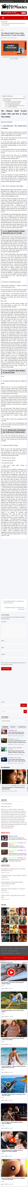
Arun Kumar (14, 37)
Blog (2, 30)
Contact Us (16, 948)
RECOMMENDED (5, 767)
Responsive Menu (25, 1)
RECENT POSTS (5, 832)
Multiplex (22, 785)
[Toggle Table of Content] (23, 96)
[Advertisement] (14, 77)
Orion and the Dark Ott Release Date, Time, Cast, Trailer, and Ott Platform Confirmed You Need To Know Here (17, 762)
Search (3, 702)
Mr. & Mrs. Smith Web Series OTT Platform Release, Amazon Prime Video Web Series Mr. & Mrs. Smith (17, 742)
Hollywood (14, 857)
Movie (15, 730)
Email (2, 647)
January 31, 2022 (6, 37)
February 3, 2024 (13, 744)
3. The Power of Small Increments (13, 104)
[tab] (5, 727)
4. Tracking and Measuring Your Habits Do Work (15, 105)
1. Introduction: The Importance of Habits (13, 101)
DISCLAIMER (23, 948)
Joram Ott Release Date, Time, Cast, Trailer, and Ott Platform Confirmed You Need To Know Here (16, 734)
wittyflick (17, 953)
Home (2, 948)
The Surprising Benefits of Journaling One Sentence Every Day (13, 602)
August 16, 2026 (6, 791)
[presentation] (24, 767)
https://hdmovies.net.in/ (7, 827)
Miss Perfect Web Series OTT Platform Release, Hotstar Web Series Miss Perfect (16, 752)
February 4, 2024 (13, 735)
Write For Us (4, 950)
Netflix (19, 757)
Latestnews (11, 730)
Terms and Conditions (13, 950)
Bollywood (7, 785)
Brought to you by (13, 836)
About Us (11, 948)
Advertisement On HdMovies (7, 953)
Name (3, 640)
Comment (4, 621)
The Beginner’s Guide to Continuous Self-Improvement (14, 608)
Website (3, 654)
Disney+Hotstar (12, 747)
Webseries (16, 739)
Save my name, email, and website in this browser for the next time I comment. (13, 663)
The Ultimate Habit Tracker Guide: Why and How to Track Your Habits (14, 99)
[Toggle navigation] (3, 18)
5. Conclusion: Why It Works (12, 106)
